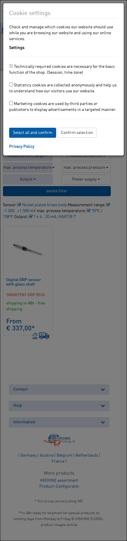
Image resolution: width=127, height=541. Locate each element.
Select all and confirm (32, 133)
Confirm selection (77, 133)
